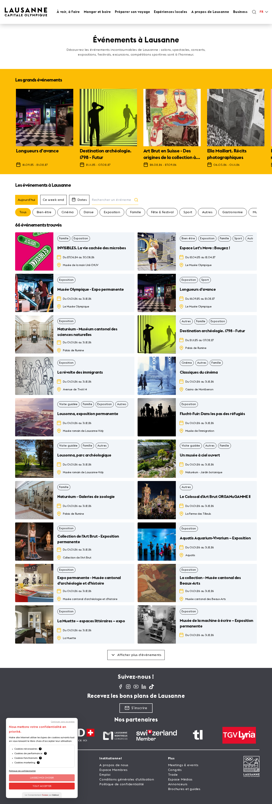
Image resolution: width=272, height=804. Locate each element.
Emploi (105, 774)
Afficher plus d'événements (139, 655)
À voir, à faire (68, 12)
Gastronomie (232, 212)
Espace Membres (113, 770)
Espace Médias (180, 779)
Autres (207, 212)
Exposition (112, 212)
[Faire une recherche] (254, 12)
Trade (173, 774)
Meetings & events (183, 765)
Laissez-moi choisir (42, 778)
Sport (188, 212)
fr (261, 11)
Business (240, 12)
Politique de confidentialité (121, 784)
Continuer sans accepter (63, 722)
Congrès (175, 770)
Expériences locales (170, 12)
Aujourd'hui (26, 199)
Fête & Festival (162, 212)
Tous (23, 212)
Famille (135, 212)
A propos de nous (113, 765)
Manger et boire (97, 12)
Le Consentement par (42, 795)
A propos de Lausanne (210, 12)
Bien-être (44, 212)
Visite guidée (68, 404)
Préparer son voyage (132, 12)
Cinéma (68, 212)
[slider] (136, 130)
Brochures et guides (184, 789)
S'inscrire (139, 708)
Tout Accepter (41, 786)
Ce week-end (53, 199)
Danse (89, 212)
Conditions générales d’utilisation (126, 779)
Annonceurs (178, 784)
